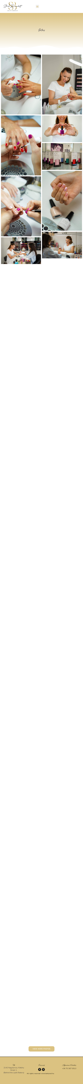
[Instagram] (43, 1069)
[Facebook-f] (39, 1069)
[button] (37, 6)
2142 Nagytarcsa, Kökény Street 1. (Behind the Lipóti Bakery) (14, 1070)
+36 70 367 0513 (69, 1068)
